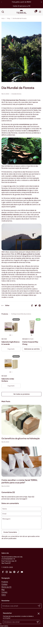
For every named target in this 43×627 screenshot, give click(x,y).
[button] (3, 12)
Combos (4, 584)
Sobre (4, 595)
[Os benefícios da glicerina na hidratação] (22, 420)
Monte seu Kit (6, 587)
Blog (3, 590)
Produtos (5, 582)
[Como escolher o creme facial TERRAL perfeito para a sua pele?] (22, 462)
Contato (4, 592)
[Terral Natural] (21, 12)
